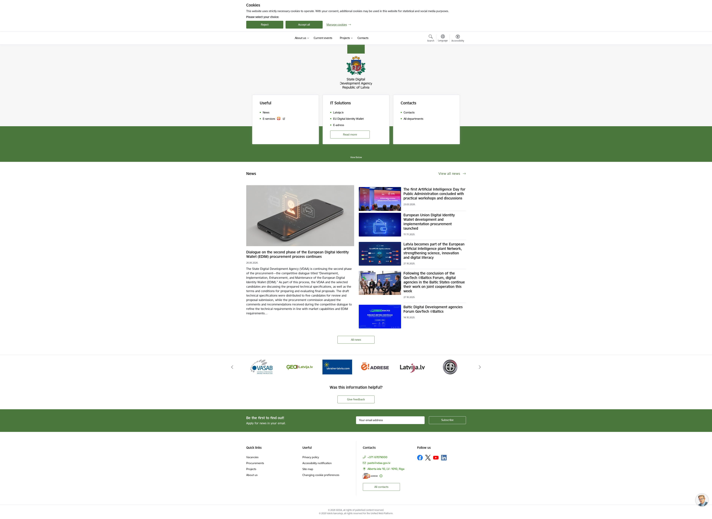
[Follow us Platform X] (428, 457)
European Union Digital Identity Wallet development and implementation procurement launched (429, 222)
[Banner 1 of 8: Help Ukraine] (299, 366)
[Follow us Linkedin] (444, 457)
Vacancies (252, 457)
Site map (307, 469)
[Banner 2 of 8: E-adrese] (337, 366)
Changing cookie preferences (320, 475)
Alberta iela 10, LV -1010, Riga (385, 469)
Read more (350, 134)
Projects (251, 469)
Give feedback (356, 399)
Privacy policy (310, 457)
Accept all (304, 24)
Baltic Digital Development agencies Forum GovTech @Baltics (433, 309)
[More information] (381, 476)
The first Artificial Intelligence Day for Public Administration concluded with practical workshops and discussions (434, 193)
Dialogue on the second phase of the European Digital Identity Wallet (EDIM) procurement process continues (297, 254)
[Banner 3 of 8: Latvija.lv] (375, 366)
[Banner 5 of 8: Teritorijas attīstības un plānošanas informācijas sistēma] (450, 366)
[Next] (480, 367)
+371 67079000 (377, 457)
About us (252, 475)
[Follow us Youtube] (436, 457)
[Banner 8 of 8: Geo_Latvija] (262, 366)
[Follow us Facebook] (420, 457)
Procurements (255, 463)
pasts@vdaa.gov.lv (378, 463)
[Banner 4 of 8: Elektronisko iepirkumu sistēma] (412, 366)
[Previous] (232, 367)
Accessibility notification (317, 463)
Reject (264, 24)
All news (356, 339)
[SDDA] (265, 38)
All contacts (381, 487)
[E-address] (370, 476)
